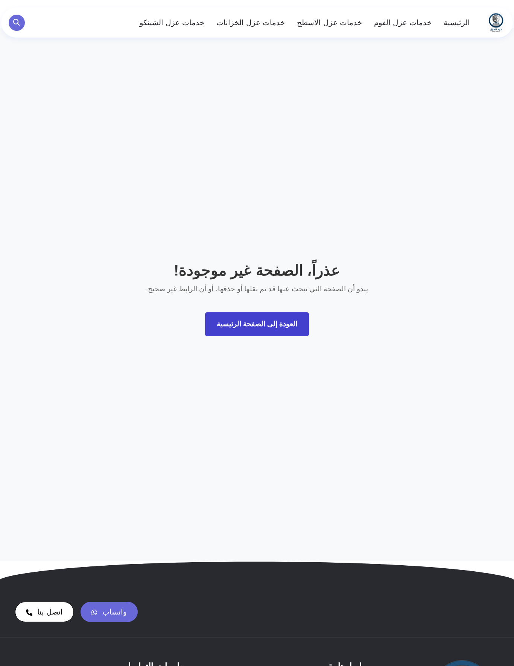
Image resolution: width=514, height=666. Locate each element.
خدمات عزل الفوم (403, 22)
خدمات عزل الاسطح (329, 22)
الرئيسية (457, 22)
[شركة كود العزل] (496, 22)
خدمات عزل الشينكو (172, 22)
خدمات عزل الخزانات (250, 22)
